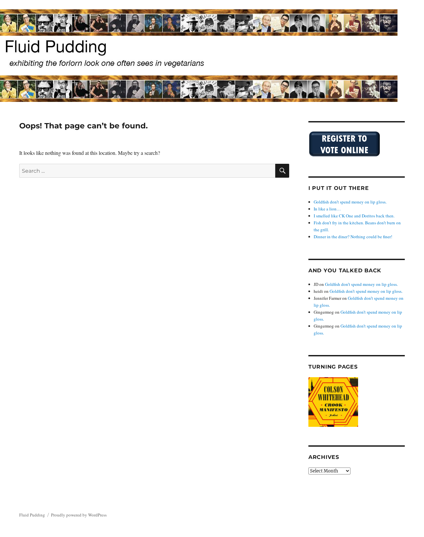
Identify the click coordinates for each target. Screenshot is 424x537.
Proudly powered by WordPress (79, 515)
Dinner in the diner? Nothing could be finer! (353, 237)
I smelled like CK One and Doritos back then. (354, 216)
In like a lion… (327, 209)
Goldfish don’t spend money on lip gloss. (350, 202)
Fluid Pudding (32, 515)
